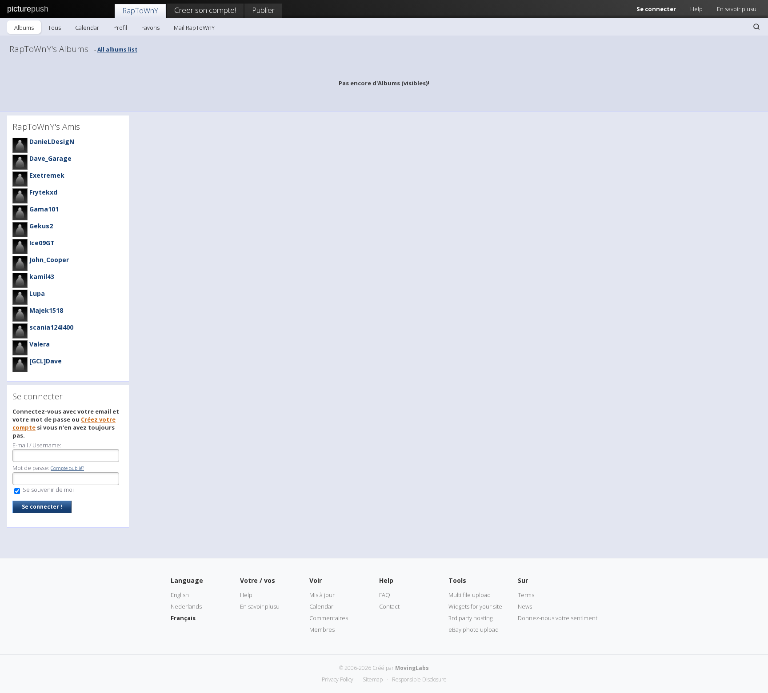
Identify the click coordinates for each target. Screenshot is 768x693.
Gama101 (44, 209)
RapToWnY (140, 10)
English (180, 595)
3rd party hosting (470, 618)
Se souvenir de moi (47, 490)
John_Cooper (49, 259)
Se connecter (656, 9)
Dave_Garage (50, 158)
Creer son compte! (205, 10)
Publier (263, 10)
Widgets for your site (475, 606)
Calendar (87, 28)
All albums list (117, 49)
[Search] (756, 27)
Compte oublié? (67, 468)
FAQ (384, 595)
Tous (54, 28)
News (525, 606)
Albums (24, 28)
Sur (523, 580)
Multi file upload (469, 595)
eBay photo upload (473, 629)
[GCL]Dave (45, 361)
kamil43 (41, 276)
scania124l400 (51, 327)
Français (183, 618)
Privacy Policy (337, 679)
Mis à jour (322, 595)
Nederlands (186, 606)
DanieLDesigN (51, 141)
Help (696, 9)
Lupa (37, 293)
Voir (315, 580)
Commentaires (328, 618)
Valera (39, 344)
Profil (120, 28)
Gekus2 (41, 226)
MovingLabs (412, 668)
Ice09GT (42, 243)
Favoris (150, 28)
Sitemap (373, 679)
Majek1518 (46, 310)
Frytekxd (43, 192)
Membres (322, 629)
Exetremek (46, 175)
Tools (457, 580)
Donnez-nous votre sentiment (557, 618)
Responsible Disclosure (419, 679)
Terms (526, 595)
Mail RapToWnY (194, 28)
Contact (389, 606)
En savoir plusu (736, 9)
